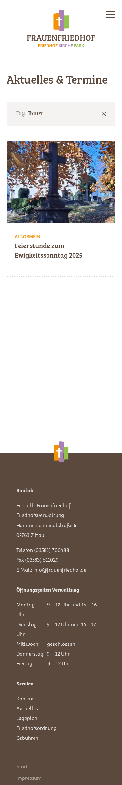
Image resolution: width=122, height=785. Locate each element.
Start (22, 766)
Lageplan (26, 718)
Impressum (29, 777)
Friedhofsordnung (36, 728)
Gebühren (27, 737)
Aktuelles (27, 708)
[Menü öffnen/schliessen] (110, 14)
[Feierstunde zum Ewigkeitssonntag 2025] (61, 182)
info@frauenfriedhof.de (59, 569)
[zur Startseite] (61, 28)
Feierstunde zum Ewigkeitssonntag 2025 (48, 250)
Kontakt (25, 698)
